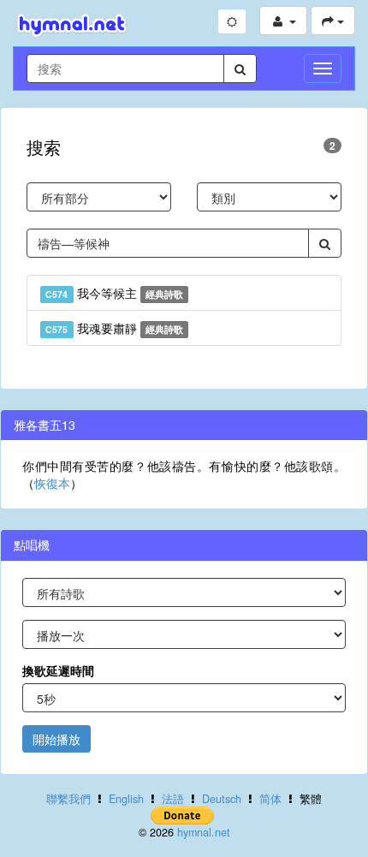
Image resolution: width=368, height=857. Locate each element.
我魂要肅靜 (114, 327)
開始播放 (56, 738)
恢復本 (52, 482)
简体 (270, 798)
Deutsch (221, 798)
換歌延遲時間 (58, 670)
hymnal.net (203, 832)
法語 (173, 798)
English (126, 798)
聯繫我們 (68, 798)
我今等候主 (114, 292)
